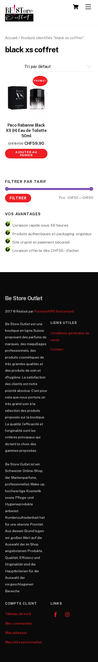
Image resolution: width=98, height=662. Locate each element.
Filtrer (18, 198)
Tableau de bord (18, 614)
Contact (57, 349)
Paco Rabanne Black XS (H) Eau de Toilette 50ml (26, 130)
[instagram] (68, 614)
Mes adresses (16, 633)
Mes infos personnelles (23, 642)
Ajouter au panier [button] (26, 153)
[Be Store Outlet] (19, 19)
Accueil (11, 38)
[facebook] (56, 614)
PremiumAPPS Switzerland (54, 311)
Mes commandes (18, 623)
